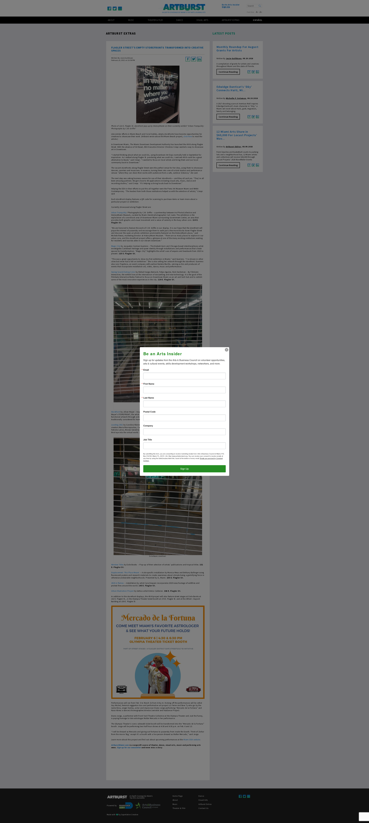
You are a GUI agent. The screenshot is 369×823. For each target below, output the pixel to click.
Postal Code (149, 412)
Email (146, 370)
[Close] (226, 350)
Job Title (147, 440)
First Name (148, 384)
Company (148, 426)
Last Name (148, 398)
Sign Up (184, 468)
